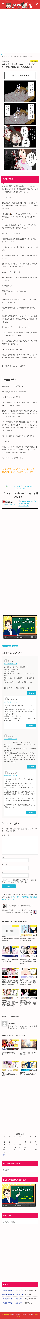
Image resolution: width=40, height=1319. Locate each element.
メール (4, 865)
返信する (31, 693)
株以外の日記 (7, 646)
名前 (4, 857)
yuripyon (11, 1023)
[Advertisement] (20, 31)
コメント (5, 835)
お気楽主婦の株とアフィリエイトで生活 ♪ (22, 1314)
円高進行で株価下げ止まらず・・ (13, 1290)
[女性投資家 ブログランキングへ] (7, 502)
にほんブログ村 (20, 489)
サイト (4, 872)
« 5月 (3, 1155)
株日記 (16, 646)
